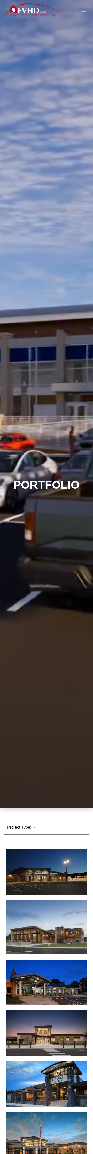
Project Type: (19, 827)
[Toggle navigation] (83, 10)
